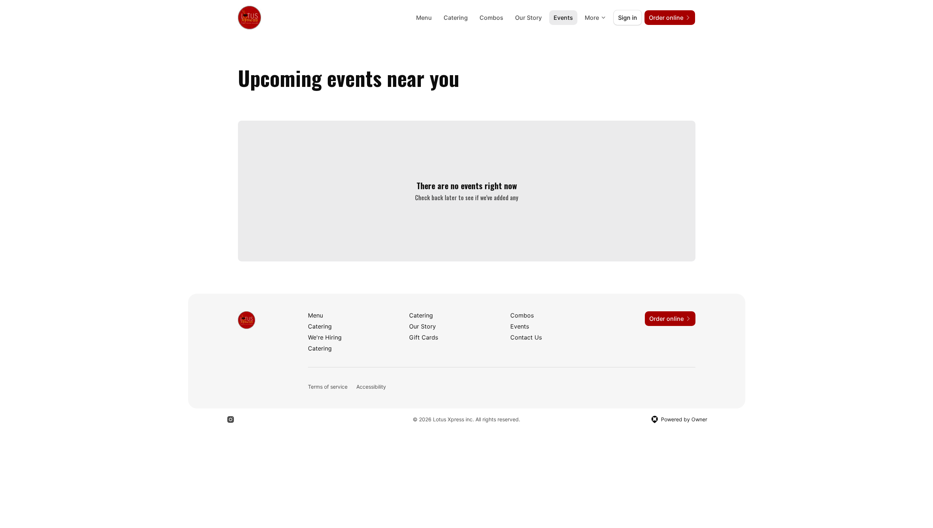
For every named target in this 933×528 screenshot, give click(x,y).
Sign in (627, 17)
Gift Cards (423, 337)
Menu (424, 17)
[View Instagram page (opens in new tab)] (230, 419)
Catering (456, 17)
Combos (491, 17)
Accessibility (371, 387)
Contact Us (526, 337)
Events (563, 17)
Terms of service (328, 387)
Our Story (528, 17)
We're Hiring (325, 337)
